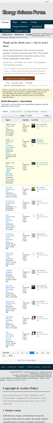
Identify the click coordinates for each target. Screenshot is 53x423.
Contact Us (11, 367)
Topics (5, 111)
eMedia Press (22, 37)
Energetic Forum (21, 31)
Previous (6, 352)
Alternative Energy (17, 83)
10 (32, 352)
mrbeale (8, 195)
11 (37, 352)
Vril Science (6, 31)
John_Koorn (10, 132)
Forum (8, 83)
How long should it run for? (10, 189)
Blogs (15, 22)
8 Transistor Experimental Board (10, 203)
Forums (5, 22)
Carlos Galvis (10, 226)
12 (43, 352)
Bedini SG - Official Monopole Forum (14, 85)
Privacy (21, 367)
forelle (8, 326)
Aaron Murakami (9, 154)
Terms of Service (33, 367)
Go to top (47, 367)
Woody (8, 245)
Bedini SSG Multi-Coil (10, 126)
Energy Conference (20, 26)
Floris (41, 317)
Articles (24, 22)
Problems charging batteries (9, 272)
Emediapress (37, 26)
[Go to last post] (40, 128)
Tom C (41, 215)
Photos (44, 111)
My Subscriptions (31, 111)
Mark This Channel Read (26, 360)
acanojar (9, 278)
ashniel (8, 262)
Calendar (29, 34)
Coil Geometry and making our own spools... (10, 336)
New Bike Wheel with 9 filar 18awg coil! (10, 288)
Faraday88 (43, 124)
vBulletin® (41, 373)
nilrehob (8, 309)
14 (4, 355)
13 (48, 352)
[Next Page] (40, 115)
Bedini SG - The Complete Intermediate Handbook (10, 145)
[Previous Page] (34, 115)
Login (47, 1)
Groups (34, 22)
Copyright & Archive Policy (16, 380)
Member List (19, 34)
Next (10, 355)
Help (3, 367)
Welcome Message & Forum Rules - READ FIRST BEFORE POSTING (10, 169)
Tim (15, 207)
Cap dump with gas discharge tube (9, 319)
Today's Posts (7, 34)
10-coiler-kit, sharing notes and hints (10, 303)
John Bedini (28, 83)
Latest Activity (16, 111)
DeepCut (42, 234)
